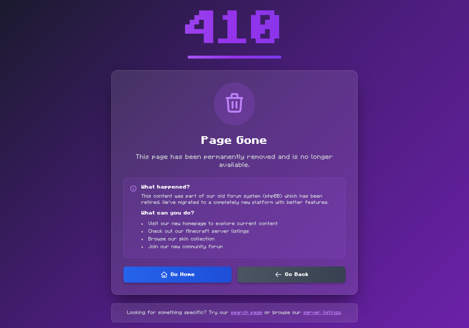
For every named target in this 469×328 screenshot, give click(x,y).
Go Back (297, 274)
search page (246, 312)
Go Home (183, 274)
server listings (322, 312)
